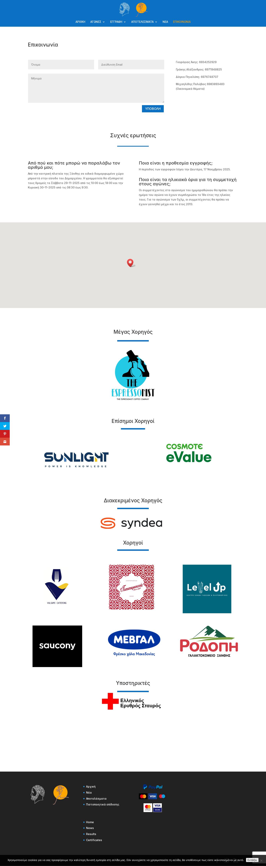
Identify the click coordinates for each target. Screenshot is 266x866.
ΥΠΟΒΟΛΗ (153, 109)
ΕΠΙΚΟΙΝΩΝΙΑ (182, 21)
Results (91, 834)
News (90, 828)
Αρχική (91, 786)
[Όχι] (261, 860)
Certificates (94, 840)
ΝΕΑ (165, 21)
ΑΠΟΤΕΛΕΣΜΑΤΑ (142, 21)
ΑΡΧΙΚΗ (80, 21)
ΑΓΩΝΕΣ (95, 21)
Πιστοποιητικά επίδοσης (102, 804)
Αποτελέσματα (96, 798)
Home (90, 822)
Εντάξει (252, 860)
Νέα (89, 792)
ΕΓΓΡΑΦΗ (116, 21)
